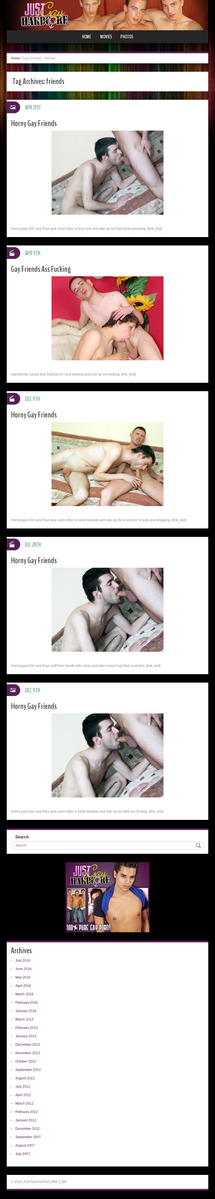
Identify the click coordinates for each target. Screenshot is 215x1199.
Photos (126, 36)
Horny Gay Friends (34, 123)
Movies (106, 36)
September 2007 (28, 1137)
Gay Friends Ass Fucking (41, 269)
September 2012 (28, 1070)
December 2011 (27, 1129)
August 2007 (25, 1145)
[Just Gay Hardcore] (107, 15)
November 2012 (27, 1053)
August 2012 (25, 1078)
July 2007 (22, 1154)
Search (22, 836)
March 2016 (24, 994)
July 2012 (22, 1087)
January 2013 (25, 1036)
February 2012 (26, 1112)
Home (86, 36)
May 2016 (23, 977)
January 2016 (25, 1011)
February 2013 (26, 1028)
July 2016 (22, 961)
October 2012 (25, 1061)
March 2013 (24, 1019)
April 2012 (23, 1095)
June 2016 (23, 969)
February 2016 (26, 1003)
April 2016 (23, 986)
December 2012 (27, 1045)
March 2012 (24, 1103)
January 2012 (25, 1120)
